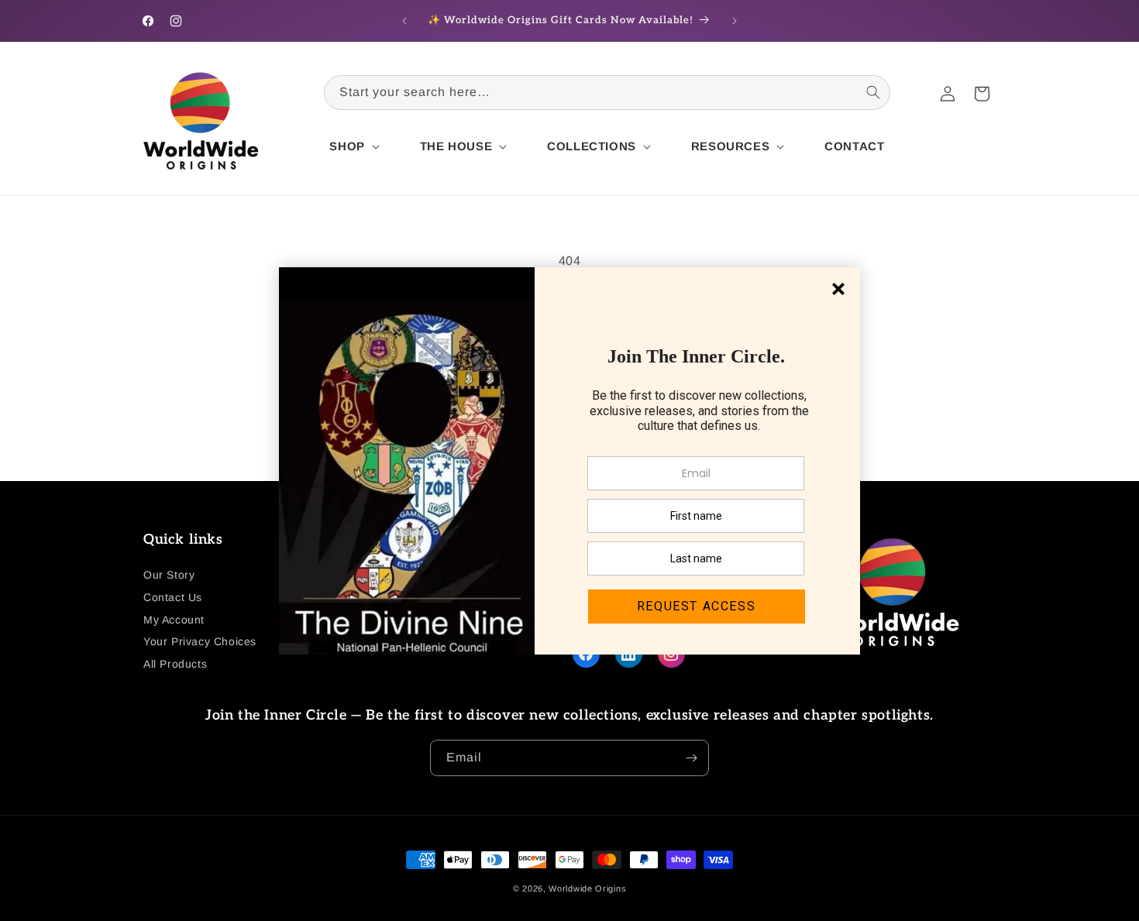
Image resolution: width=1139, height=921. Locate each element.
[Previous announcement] (404, 21)
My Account (174, 619)
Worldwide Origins (587, 888)
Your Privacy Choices (199, 641)
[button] (352, 146)
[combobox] (607, 92)
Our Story (168, 575)
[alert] (569, 461)
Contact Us (172, 597)
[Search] (873, 92)
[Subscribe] (691, 758)
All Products (175, 664)
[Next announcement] (734, 21)
